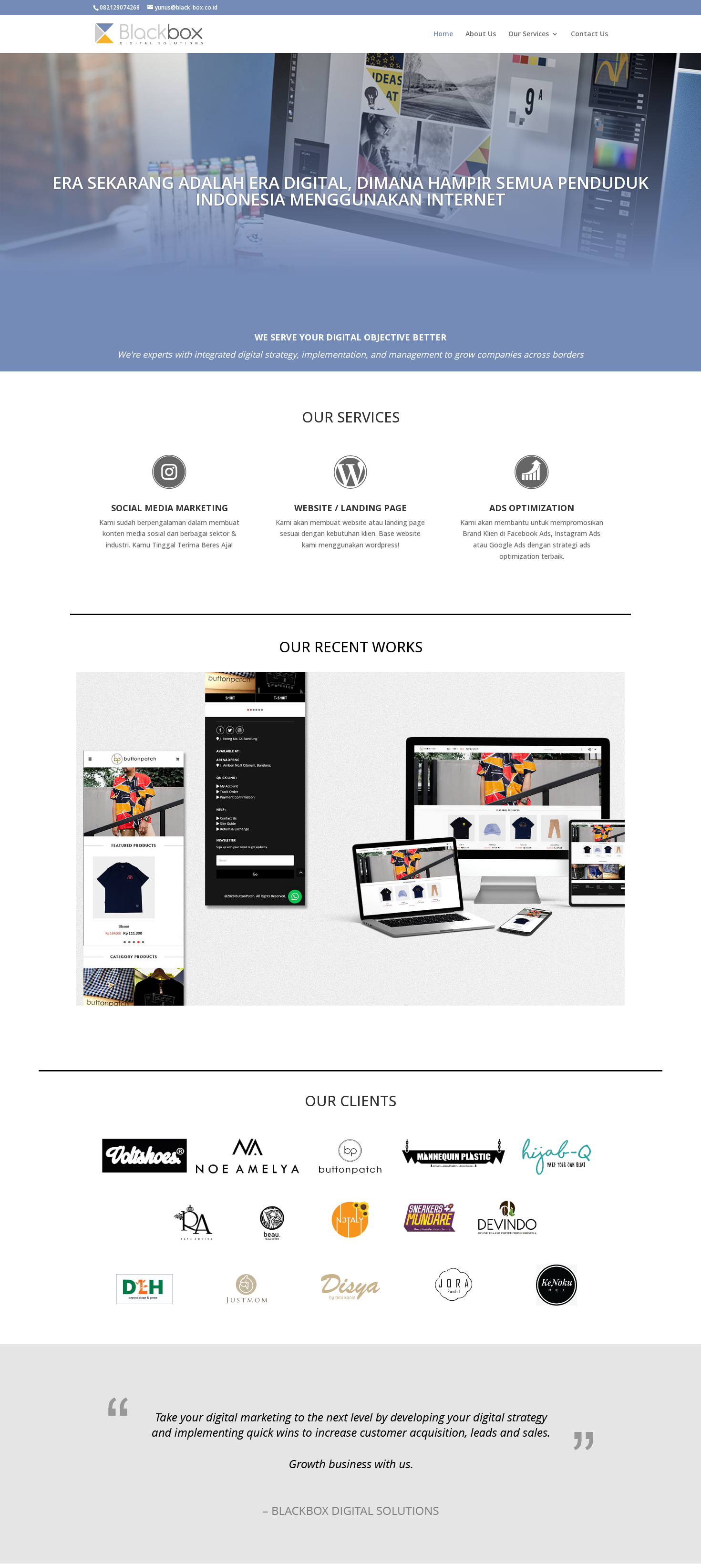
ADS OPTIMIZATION (531, 508)
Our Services (528, 34)
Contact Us (589, 34)
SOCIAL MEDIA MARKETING (169, 508)
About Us (480, 34)
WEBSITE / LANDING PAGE (350, 508)
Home (443, 34)
